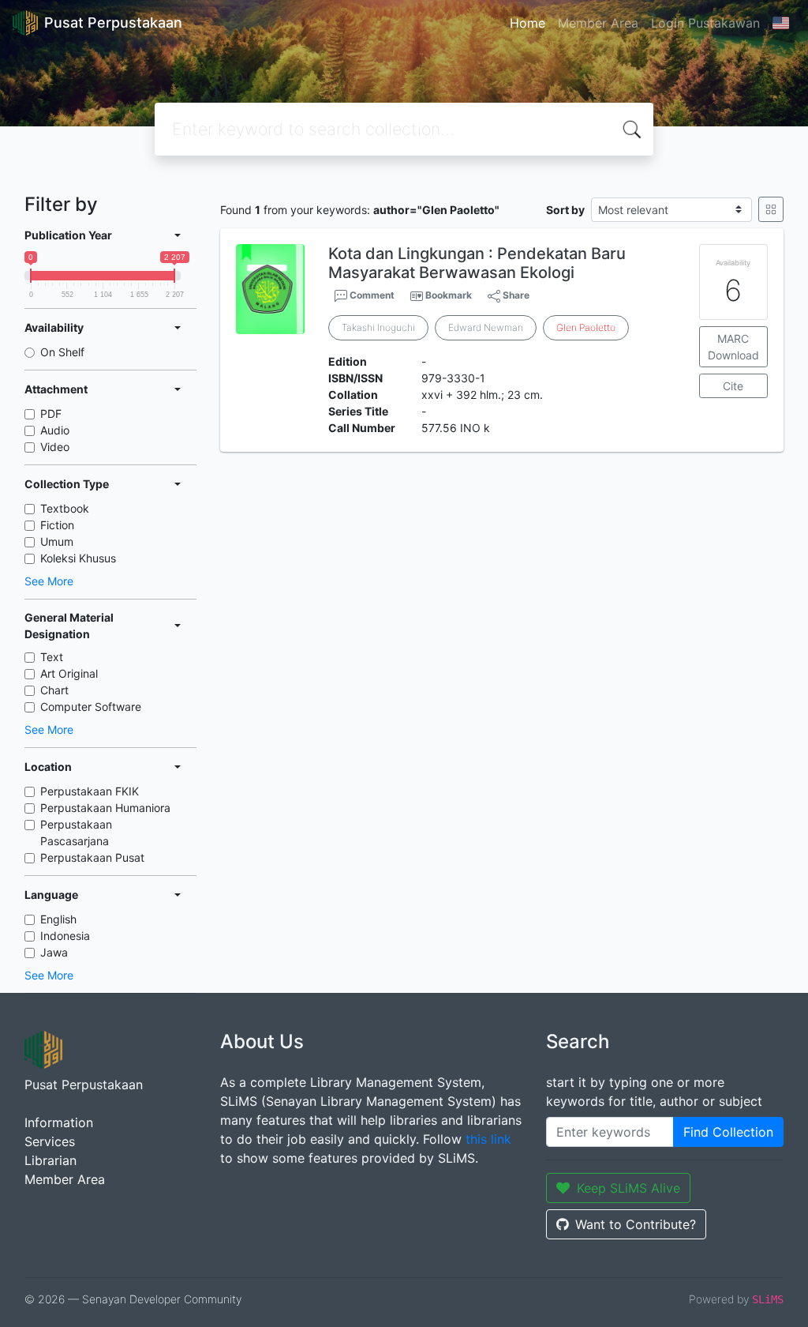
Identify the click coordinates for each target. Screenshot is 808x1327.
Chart (54, 690)
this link (488, 1139)
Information (58, 1122)
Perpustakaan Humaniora (105, 807)
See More (48, 581)
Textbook (64, 508)
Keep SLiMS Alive (628, 1188)
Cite (733, 386)
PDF (51, 413)
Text (51, 657)
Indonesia (65, 935)
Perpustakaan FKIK (89, 791)
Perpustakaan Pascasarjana (76, 833)
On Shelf (62, 352)
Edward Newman (485, 327)
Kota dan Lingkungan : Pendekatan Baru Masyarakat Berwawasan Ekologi (477, 263)
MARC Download (733, 347)
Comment (371, 295)
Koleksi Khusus (78, 558)
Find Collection (728, 1132)
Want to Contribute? (635, 1224)
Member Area (598, 23)
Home (527, 23)
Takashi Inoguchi (378, 327)
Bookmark (448, 295)
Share (514, 295)
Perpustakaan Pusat (92, 857)
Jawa (54, 952)
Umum (56, 541)
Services (49, 1141)
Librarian (50, 1160)
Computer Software (90, 706)
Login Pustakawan (705, 23)
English (58, 919)
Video (54, 446)
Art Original (69, 673)
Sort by (565, 209)
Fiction (57, 525)
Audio (54, 430)
